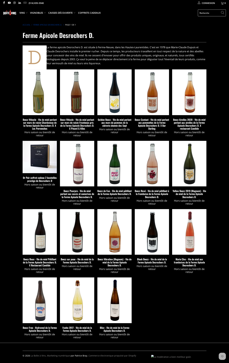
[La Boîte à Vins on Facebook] (3, 3)
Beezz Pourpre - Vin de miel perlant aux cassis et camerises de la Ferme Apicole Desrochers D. (77, 163)
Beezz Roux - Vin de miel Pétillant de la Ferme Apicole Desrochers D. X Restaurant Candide (40, 232)
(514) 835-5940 (36, 3)
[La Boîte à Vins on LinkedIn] (19, 3)
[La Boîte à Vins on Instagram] (14, 3)
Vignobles (37, 12)
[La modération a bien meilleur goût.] (171, 356)
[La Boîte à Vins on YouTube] (9, 3)
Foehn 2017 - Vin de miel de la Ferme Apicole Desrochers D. (77, 300)
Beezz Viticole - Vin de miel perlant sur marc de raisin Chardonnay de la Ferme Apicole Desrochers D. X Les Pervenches (40, 92)
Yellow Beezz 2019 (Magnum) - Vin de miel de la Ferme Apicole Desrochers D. (189, 163)
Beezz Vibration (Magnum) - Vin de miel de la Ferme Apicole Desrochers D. (114, 232)
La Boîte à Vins (38, 355)
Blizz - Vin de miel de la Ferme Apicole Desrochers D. (114, 300)
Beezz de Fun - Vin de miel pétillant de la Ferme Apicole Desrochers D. (114, 163)
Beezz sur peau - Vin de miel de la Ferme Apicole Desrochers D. (77, 232)
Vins (22, 12)
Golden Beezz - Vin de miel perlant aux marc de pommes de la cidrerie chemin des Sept (114, 92)
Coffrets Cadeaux (89, 12)
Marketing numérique (58, 355)
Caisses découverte (60, 12)
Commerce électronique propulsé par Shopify (112, 355)
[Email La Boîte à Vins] (24, 3)
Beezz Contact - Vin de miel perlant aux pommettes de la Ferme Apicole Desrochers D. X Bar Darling (152, 92)
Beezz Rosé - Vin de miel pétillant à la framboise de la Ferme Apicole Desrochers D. (152, 163)
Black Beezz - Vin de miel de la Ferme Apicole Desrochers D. (152, 232)
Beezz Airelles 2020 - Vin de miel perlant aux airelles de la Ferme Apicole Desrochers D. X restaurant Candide (189, 92)
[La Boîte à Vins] (9, 13)
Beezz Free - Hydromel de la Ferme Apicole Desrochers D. (40, 300)
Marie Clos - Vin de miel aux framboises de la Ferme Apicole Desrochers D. (189, 232)
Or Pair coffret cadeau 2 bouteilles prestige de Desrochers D (40, 157)
